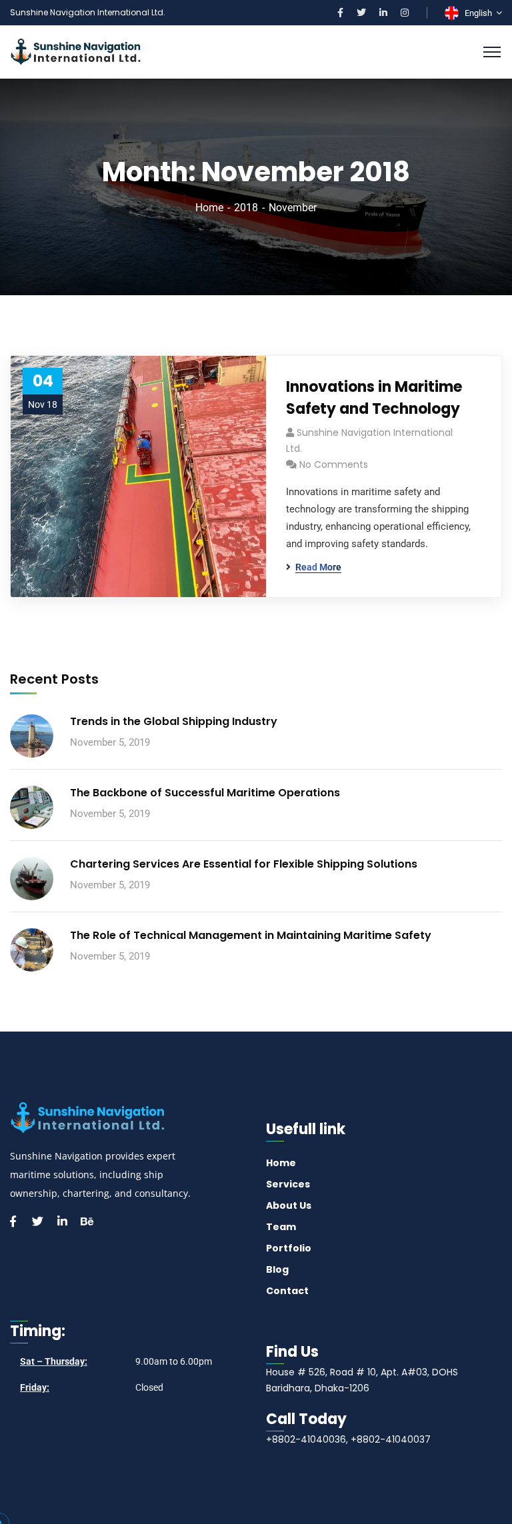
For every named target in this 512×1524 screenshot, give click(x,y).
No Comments (333, 464)
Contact (287, 1290)
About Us (288, 1205)
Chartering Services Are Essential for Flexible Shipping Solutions (243, 864)
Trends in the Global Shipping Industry (173, 721)
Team (281, 1226)
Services (288, 1184)
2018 (246, 207)
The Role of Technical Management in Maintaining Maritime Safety (250, 935)
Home (209, 207)
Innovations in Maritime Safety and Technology (374, 398)
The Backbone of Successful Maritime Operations (205, 792)
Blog (277, 1269)
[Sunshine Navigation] (75, 51)
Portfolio (288, 1248)
